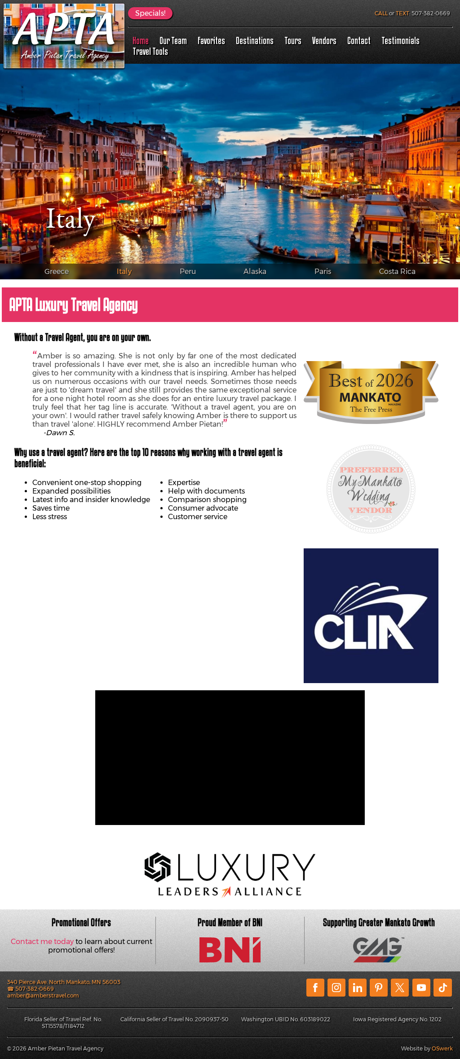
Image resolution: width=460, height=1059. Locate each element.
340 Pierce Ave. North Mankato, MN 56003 (63, 982)
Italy (124, 271)
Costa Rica (397, 271)
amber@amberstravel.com (43, 995)
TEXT (402, 13)
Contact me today (42, 941)
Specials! (150, 13)
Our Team (173, 40)
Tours (292, 40)
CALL (381, 13)
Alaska (254, 271)
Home (141, 40)
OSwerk (442, 1048)
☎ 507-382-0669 (30, 988)
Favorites (211, 40)
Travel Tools (150, 51)
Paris (322, 271)
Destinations (255, 40)
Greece (56, 271)
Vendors (324, 40)
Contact (359, 40)
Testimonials (400, 40)
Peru (188, 271)
